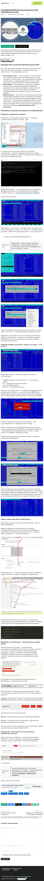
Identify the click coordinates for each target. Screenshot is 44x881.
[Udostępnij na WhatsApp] (35, 804)
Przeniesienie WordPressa (13, 793)
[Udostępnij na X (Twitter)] (32, 804)
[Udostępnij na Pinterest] (29, 804)
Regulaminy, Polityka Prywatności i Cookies (9, 878)
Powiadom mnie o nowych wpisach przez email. (16, 855)
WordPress (26, 793)
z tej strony (4, 652)
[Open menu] (12, 3)
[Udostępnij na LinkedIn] (26, 804)
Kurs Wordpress (4, 793)
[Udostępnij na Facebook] (23, 804)
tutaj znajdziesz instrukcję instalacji (27, 193)
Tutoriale (20, 793)
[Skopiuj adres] (38, 804)
